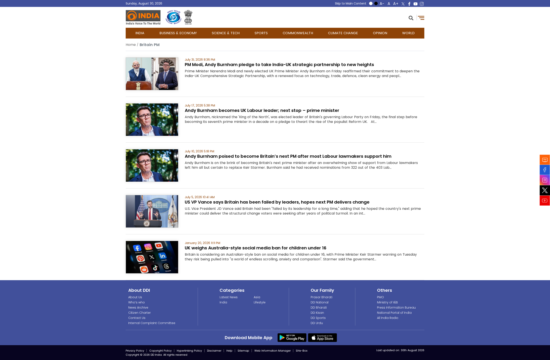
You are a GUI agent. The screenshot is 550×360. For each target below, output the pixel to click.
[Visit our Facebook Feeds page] (545, 170)
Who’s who (136, 302)
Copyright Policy (160, 350)
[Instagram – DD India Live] (421, 3)
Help (229, 350)
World (408, 33)
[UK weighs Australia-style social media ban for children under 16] (152, 256)
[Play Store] (292, 337)
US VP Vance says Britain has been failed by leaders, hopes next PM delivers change (277, 202)
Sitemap (243, 350)
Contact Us (136, 318)
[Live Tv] (545, 160)
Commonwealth (298, 33)
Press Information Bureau (396, 307)
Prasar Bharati (321, 297)
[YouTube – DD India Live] (415, 3)
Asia (257, 297)
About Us (135, 297)
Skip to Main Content (350, 3)
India (139, 33)
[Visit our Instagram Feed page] (545, 180)
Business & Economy (178, 33)
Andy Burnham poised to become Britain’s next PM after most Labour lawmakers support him (288, 156)
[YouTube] (545, 200)
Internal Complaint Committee (151, 323)
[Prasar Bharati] (173, 17)
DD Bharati (319, 307)
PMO (380, 297)
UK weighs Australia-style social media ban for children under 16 (255, 248)
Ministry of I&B (387, 302)
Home (131, 44)
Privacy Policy (135, 350)
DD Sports (318, 318)
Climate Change (343, 33)
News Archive (138, 307)
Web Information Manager (272, 350)
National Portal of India (394, 313)
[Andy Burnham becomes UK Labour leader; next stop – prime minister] (152, 119)
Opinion (380, 33)
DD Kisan (317, 313)
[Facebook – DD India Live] (409, 3)
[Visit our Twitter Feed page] (545, 190)
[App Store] (322, 337)
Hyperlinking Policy (189, 350)
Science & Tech (226, 33)
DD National (319, 302)
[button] (411, 17)
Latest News (229, 297)
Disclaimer (214, 350)
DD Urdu (317, 323)
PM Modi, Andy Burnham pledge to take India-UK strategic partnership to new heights (279, 65)
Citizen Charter (139, 313)
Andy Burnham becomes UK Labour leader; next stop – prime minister (262, 110)
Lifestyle (260, 302)
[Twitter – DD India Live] (403, 3)
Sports (261, 33)
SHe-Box (301, 350)
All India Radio (387, 318)
